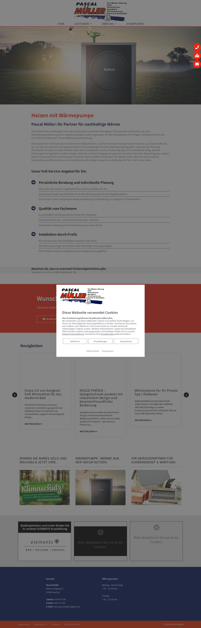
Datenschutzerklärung (73, 333)
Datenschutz (92, 350)
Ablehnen (75, 341)
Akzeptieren (126, 341)
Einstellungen (100, 341)
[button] (197, 47)
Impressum (107, 350)
